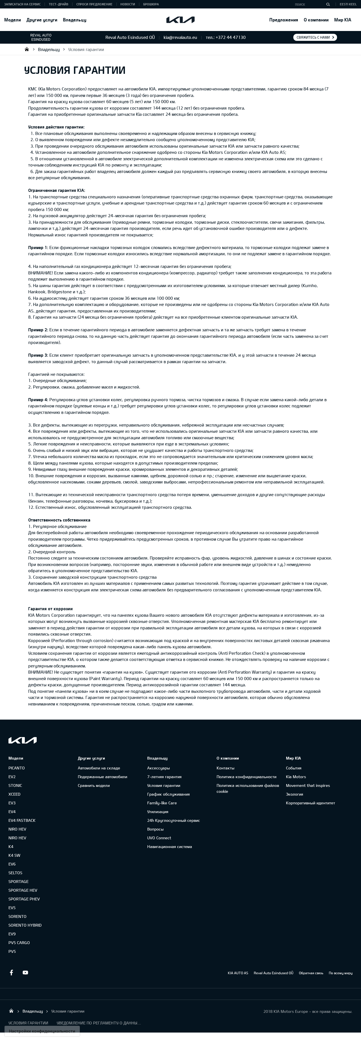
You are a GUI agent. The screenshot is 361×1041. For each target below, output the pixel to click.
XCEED (14, 794)
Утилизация (157, 811)
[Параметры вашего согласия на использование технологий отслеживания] (42, 1031)
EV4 (12, 811)
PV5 (12, 951)
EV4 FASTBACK (22, 820)
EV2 (12, 776)
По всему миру (341, 973)
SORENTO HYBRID (24, 925)
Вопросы (155, 829)
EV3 (12, 802)
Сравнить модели (94, 785)
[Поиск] (328, 4)
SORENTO (17, 916)
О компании (316, 19)
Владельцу (74, 19)
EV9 (12, 933)
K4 (10, 846)
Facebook (11, 972)
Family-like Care (162, 802)
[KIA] (180, 19)
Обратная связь (311, 973)
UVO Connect (159, 837)
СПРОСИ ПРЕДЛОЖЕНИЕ (94, 4)
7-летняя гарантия (164, 776)
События (293, 767)
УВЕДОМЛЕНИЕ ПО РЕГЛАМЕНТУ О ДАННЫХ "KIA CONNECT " (99, 1022)
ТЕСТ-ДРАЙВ (58, 4)
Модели (12, 19)
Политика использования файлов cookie (248, 788)
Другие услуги (42, 19)
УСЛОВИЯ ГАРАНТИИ (28, 1022)
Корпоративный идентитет (310, 802)
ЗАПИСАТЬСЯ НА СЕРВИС (22, 4)
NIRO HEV (17, 829)
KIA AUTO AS (238, 973)
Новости (127, 4)
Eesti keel (348, 4)
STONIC (15, 785)
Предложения (283, 19)
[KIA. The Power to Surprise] (22, 740)
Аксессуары (158, 767)
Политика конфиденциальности (246, 776)
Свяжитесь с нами (313, 37)
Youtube (25, 972)
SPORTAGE (18, 881)
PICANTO (16, 767)
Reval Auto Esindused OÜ (273, 973)
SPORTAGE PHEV (24, 898)
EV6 (12, 864)
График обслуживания (168, 794)
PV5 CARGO (19, 942)
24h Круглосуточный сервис (173, 820)
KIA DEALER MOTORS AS (27, 49)
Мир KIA (342, 19)
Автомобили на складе (99, 767)
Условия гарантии (86, 49)
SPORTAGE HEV (22, 890)
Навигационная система (169, 846)
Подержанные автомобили (102, 776)
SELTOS (15, 872)
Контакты (225, 767)
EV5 (12, 907)
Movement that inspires (308, 785)
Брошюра (151, 4)
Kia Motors (296, 776)
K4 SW (14, 855)
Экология (294, 794)
